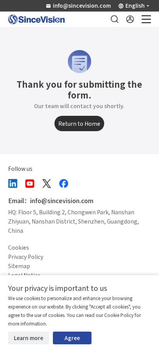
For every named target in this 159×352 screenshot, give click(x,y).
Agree (72, 338)
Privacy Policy (25, 256)
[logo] (36, 19)
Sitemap (19, 266)
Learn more (28, 338)
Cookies (18, 247)
